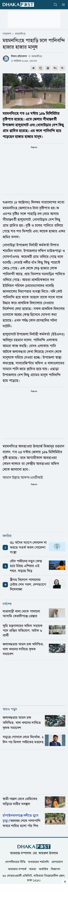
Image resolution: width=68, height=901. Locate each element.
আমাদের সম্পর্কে (17, 869)
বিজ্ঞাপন (55, 869)
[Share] (33, 68)
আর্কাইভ (43, 869)
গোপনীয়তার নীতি (15, 862)
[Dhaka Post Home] (34, 846)
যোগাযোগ (57, 862)
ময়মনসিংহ (20, 33)
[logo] (18, 4)
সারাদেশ (7, 33)
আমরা (32, 869)
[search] (55, 5)
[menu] (62, 5)
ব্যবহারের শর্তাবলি (38, 862)
